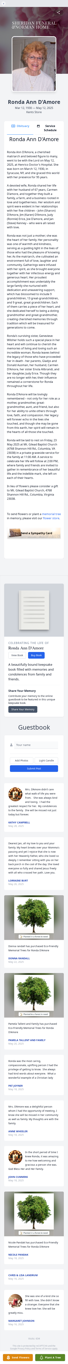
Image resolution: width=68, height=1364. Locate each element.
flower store (51, 518)
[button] (34, 917)
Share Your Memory (22, 709)
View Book (17, 655)
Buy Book (36, 655)
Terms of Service (43, 1348)
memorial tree (51, 514)
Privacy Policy (24, 1348)
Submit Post (34, 768)
